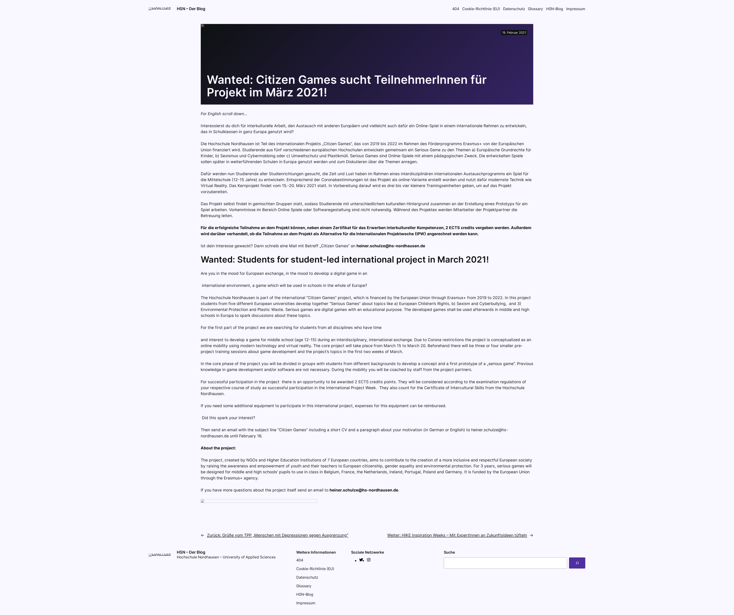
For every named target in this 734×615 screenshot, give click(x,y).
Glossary (535, 9)
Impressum (575, 9)
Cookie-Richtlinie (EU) (481, 9)
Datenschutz (514, 9)
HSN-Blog (554, 9)
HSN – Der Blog (191, 8)
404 (455, 9)
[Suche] (577, 562)
